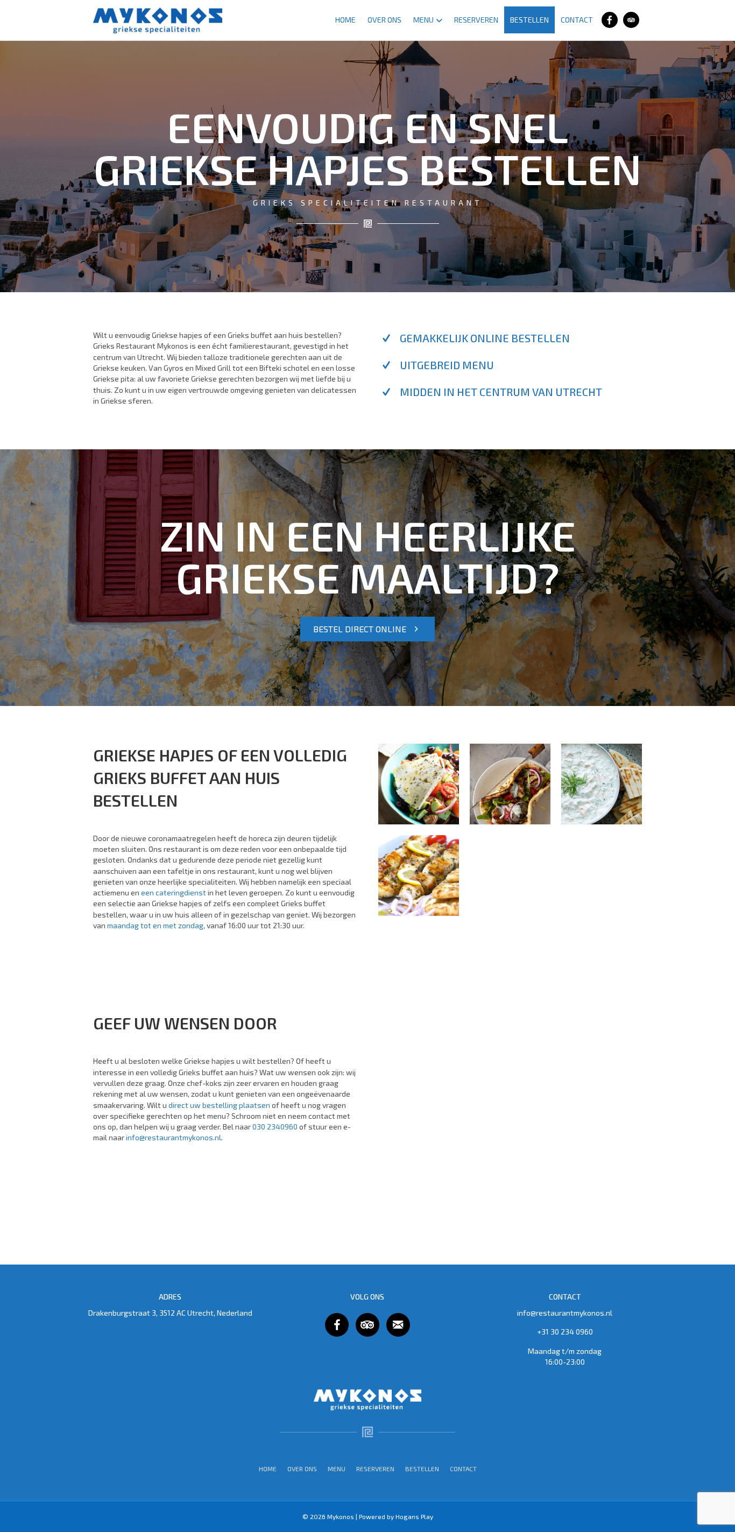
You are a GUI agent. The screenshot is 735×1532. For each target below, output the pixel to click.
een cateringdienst (173, 892)
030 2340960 (275, 1126)
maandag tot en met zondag (155, 925)
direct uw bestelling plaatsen (219, 1105)
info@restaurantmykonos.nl (173, 1137)
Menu (423, 19)
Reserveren (476, 19)
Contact (577, 19)
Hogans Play (414, 1516)
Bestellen (529, 19)
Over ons (384, 19)
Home (345, 19)
